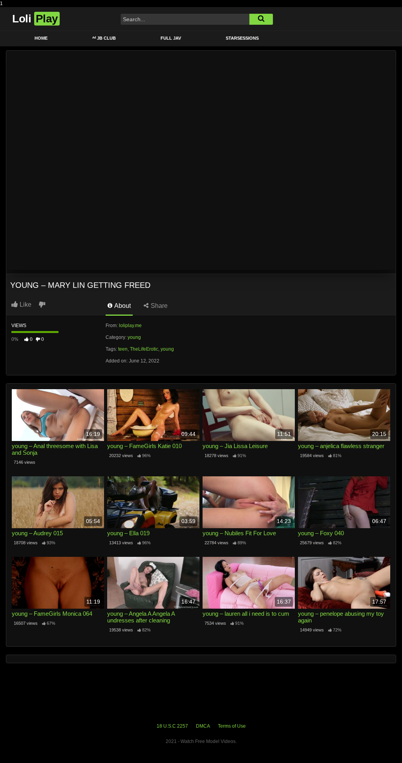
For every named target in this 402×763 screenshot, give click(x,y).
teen (123, 349)
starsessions (242, 38)
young (134, 337)
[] (261, 19)
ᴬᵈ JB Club (104, 38)
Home (41, 38)
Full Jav (171, 38)
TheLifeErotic (144, 349)
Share (158, 305)
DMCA (203, 726)
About (122, 305)
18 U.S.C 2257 (172, 726)
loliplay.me (130, 325)
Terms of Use (232, 726)
